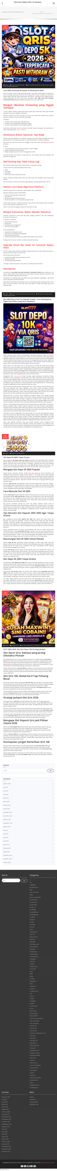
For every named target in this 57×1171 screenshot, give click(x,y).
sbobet (32, 998)
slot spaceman (34, 1067)
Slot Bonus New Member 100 (38, 1033)
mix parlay (33, 969)
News (31, 976)
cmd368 (32, 917)
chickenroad (33, 904)
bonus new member (35, 897)
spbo (31, 1082)
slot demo (33, 1038)
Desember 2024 (7, 855)
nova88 (32, 979)
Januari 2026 (6, 808)
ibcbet (32, 922)
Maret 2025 (6, 844)
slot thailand (33, 1070)
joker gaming (33, 932)
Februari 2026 (7, 805)
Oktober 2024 (7, 862)
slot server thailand (35, 1065)
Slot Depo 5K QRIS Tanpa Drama (16, 457)
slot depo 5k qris (44, 85)
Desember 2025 (7, 812)
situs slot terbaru (34, 1021)
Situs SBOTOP (34, 1016)
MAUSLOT (32, 961)
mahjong (32, 949)
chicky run (33, 907)
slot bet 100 (33, 1025)
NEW (31, 974)
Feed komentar (34, 1102)
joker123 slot (33, 937)
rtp (31, 993)
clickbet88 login (34, 914)
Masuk (32, 1097)
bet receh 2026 (34, 892)
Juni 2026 (5, 791)
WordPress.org (34, 1104)
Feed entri (33, 1099)
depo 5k (32, 919)
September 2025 (7, 823)
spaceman (33, 1075)
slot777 (32, 1072)
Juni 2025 (5, 834)
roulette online (34, 991)
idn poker (32, 924)
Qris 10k (23, 645)
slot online (33, 1058)
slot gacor (32, 1048)
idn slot (32, 927)
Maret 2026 (6, 801)
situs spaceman (34, 1023)
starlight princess (34, 1085)
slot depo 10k (14, 294)
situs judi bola (34, 1013)
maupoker (33, 959)
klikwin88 (32, 942)
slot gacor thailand (35, 1055)
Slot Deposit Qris (21, 85)
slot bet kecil (33, 1030)
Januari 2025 (6, 851)
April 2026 (6, 798)
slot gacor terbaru (35, 1053)
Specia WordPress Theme (47, 1162)
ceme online (33, 902)
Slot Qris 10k (32, 294)
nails (31, 971)
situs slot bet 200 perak (36, 1018)
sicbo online (33, 1011)
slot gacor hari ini (34, 1050)
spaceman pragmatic (35, 1077)
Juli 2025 (5, 830)
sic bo (31, 1008)
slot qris (16, 86)
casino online (33, 899)
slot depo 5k (14, 85)
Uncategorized (34, 1087)
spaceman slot (34, 1080)
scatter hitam (33, 1006)
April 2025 (6, 841)
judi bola (32, 939)
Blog (31, 895)
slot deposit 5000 (10, 86)
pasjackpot (33, 981)
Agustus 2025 (7, 826)
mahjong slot (33, 951)
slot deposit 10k (48, 294)
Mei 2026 (5, 794)
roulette (32, 988)
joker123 (32, 934)
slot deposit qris (7, 295)
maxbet (32, 964)
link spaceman (34, 946)
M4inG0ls (6, 85)
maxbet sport (33, 966)
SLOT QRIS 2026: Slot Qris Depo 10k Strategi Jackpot (24, 649)
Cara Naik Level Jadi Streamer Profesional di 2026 (23, 90)
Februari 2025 (7, 848)
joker (31, 929)
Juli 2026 (5, 787)
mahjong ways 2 (34, 956)
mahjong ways (34, 954)
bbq (31, 890)
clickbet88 (33, 909)
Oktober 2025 (7, 819)
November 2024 (7, 859)
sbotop (32, 1003)
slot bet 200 (33, 1028)
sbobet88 (33, 1001)
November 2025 (7, 816)
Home (41, 12)
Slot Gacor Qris (36, 645)
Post (31, 983)
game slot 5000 (30, 85)
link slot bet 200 (34, 944)
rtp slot (32, 996)
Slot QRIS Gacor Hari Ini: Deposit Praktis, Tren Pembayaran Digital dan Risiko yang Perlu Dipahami (27, 300)
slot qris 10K (48, 645)
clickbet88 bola (34, 912)
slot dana (32, 1035)
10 (31, 882)
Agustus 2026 (7, 783)
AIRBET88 (32, 885)
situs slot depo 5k (34, 473)
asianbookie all (34, 887)
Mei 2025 (5, 837)
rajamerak (33, 986)
